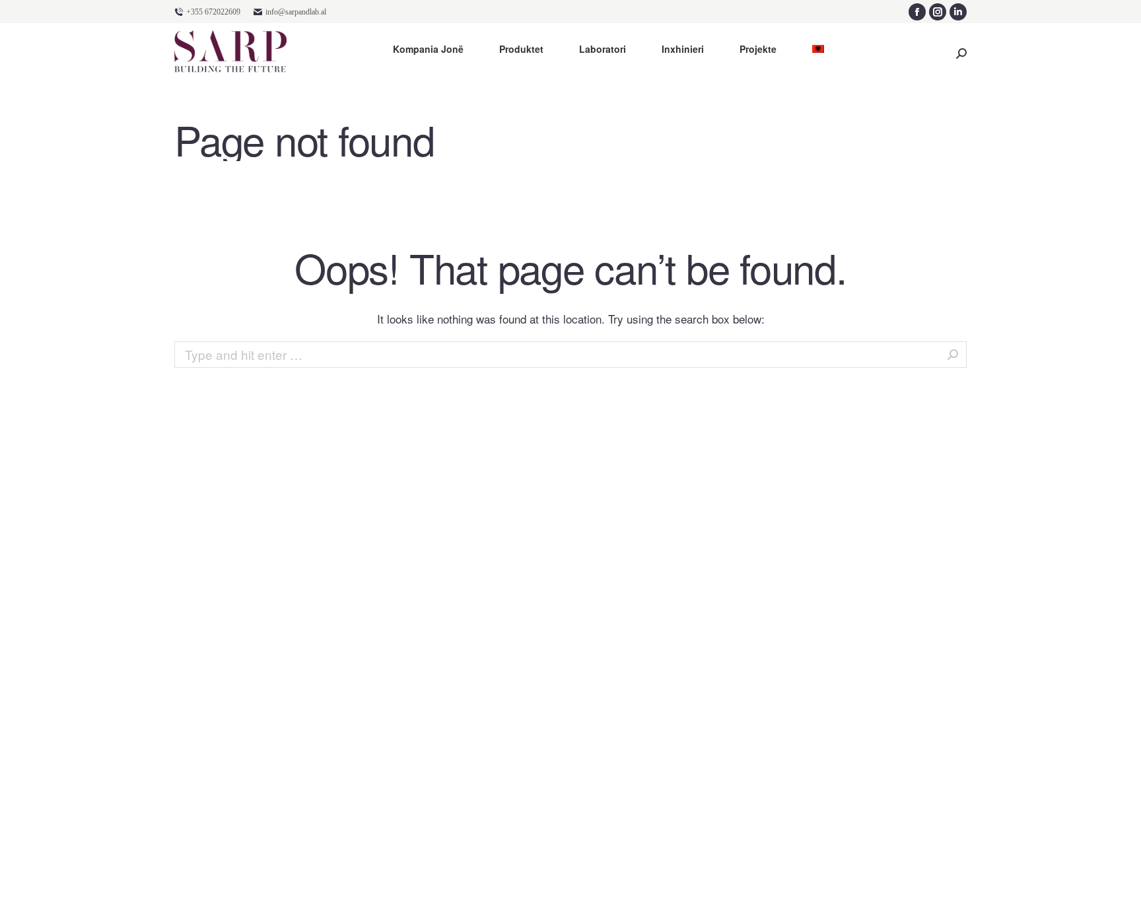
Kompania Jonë (428, 49)
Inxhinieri (683, 49)
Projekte (758, 49)
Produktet (521, 49)
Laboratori (602, 49)
